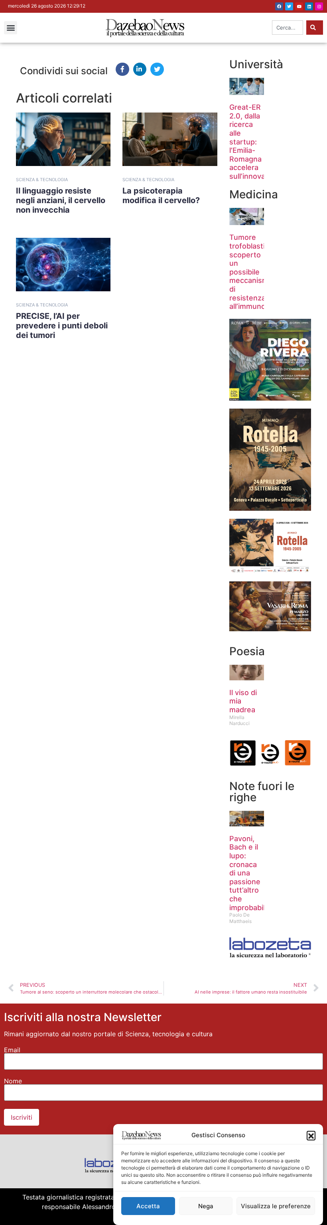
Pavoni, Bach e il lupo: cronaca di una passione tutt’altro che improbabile (249, 873)
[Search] (314, 27)
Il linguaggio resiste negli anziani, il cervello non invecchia (60, 200)
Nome (13, 1081)
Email (12, 1050)
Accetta (148, 1206)
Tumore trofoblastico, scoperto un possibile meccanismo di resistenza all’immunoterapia (259, 271)
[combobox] (287, 27)
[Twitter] (289, 6)
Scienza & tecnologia (42, 179)
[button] (311, 1135)
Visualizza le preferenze (276, 1206)
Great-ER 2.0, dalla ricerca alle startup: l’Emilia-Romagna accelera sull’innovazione (256, 141)
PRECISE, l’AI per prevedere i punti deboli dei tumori (62, 325)
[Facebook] (279, 6)
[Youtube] (299, 6)
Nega (205, 1206)
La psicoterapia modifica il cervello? (161, 195)
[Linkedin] (309, 6)
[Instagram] (319, 6)
